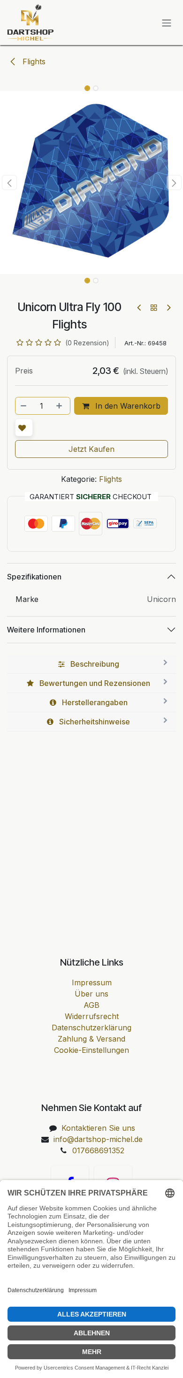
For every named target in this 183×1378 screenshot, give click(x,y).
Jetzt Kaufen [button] (91, 449)
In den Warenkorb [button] (126, 406)
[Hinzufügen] (60, 405)
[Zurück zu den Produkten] (154, 307)
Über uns (91, 993)
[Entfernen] (23, 405)
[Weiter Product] (168, 307)
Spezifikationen (34, 576)
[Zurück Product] (139, 307)
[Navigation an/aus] (166, 22)
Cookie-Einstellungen (91, 1050)
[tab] (91, 664)
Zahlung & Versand (91, 1038)
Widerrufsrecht (92, 1016)
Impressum (92, 982)
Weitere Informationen (46, 629)
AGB (91, 1005)
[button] (9, 182)
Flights (33, 61)
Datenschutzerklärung (91, 1027)
